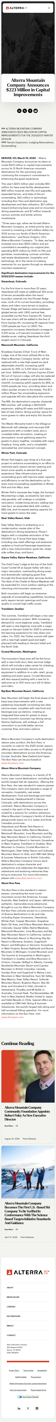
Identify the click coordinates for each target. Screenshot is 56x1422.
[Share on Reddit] (36, 111)
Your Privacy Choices (30, 1397)
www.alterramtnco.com (28, 877)
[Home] (16, 8)
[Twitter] (28, 1408)
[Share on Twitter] (25, 111)
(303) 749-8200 (12, 1353)
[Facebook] (37, 1408)
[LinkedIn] (19, 1408)
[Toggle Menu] (49, 8)
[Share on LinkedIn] (20, 111)
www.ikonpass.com (12, 762)
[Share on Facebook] (30, 111)
